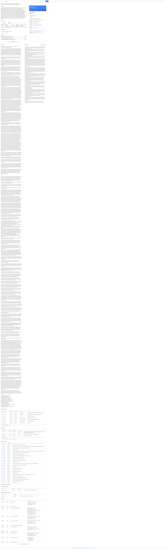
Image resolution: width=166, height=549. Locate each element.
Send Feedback (77, 547)
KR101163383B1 (3, 471)
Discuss (41, 32)
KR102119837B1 (3, 477)
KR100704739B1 (3, 482)
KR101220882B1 (3, 463)
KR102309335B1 (3, 468)
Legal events (40, 30)
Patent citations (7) (33, 30)
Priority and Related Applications (37, 31)
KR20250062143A (3, 434)
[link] (6, 31)
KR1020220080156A (3, 490)
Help (93, 547)
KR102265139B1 (3, 446)
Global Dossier (38, 32)
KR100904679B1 (3, 449)
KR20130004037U (3, 419)
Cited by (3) (37, 30)
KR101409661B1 (3, 480)
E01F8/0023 (3, 31)
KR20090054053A (3, 412)
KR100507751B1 (3, 469)
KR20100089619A (3, 414)
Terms (86, 547)
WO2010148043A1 (3, 457)
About (73, 547)
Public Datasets (82, 547)
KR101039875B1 (3, 460)
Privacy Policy (89, 547)
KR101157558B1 (3, 417)
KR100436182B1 (3, 466)
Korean (35, 12)
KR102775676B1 (3, 431)
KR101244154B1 (3, 474)
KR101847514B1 (3, 422)
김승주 (35, 13)
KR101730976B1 (3, 452)
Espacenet (34, 32)
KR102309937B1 (3, 455)
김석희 (33, 13)
